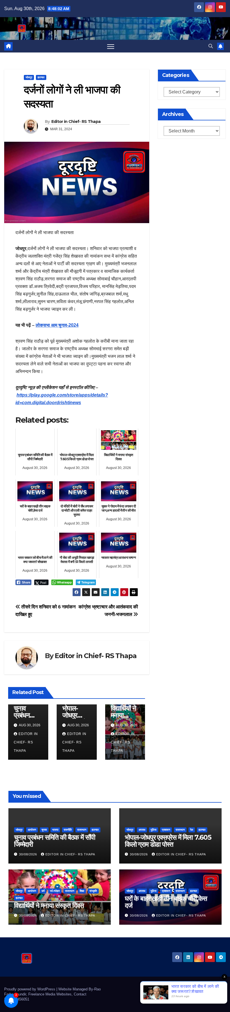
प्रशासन (166, 829)
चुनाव (44, 829)
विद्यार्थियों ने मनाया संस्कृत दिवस (125, 715)
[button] (210, 46)
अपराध (142, 829)
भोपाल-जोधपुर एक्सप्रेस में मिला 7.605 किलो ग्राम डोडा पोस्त (168, 840)
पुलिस (154, 829)
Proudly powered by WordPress (30, 989)
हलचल (41, 77)
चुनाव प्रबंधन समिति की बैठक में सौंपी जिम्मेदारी (54, 840)
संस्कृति (93, 890)
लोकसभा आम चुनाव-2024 (57, 325)
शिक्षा (82, 890)
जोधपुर (29, 77)
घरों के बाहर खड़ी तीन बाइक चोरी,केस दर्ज (166, 902)
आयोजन (32, 829)
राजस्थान (81, 829)
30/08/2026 (28, 854)
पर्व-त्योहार (55, 890)
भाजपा (55, 829)
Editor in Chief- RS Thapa (76, 121)
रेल (191, 829)
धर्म (43, 890)
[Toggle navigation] (111, 46)
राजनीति (68, 829)
